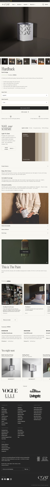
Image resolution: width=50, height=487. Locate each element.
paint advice (20, 430)
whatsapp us (4, 419)
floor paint (4, 438)
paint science (4, 409)
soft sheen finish (5, 432)
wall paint (19, 407)
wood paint (20, 416)
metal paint (20, 419)
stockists (3, 424)
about (3, 407)
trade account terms (6, 447)
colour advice (20, 433)
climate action (4, 412)
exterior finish (4, 435)
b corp (3, 414)
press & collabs (5, 423)
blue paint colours (37, 416)
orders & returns (5, 444)
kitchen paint (20, 412)
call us (3, 421)
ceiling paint (20, 409)
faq (18, 437)
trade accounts (5, 416)
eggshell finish (4, 433)
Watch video (25, 251)
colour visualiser (21, 435)
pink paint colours (37, 414)
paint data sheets (5, 449)
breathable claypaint (22, 411)
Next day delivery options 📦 (15, 1)
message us (4, 417)
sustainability (4, 411)
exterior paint (20, 417)
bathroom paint (21, 414)
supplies (19, 423)
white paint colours (38, 412)
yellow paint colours (38, 417)
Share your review (6, 319)
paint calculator (21, 432)
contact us (4, 451)
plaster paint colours (38, 407)
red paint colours (37, 419)
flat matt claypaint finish (6, 437)
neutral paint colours (38, 409)
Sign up (26, 469)
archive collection (21, 421)
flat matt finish (5, 430)
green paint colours (38, 411)
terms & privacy (5, 446)
